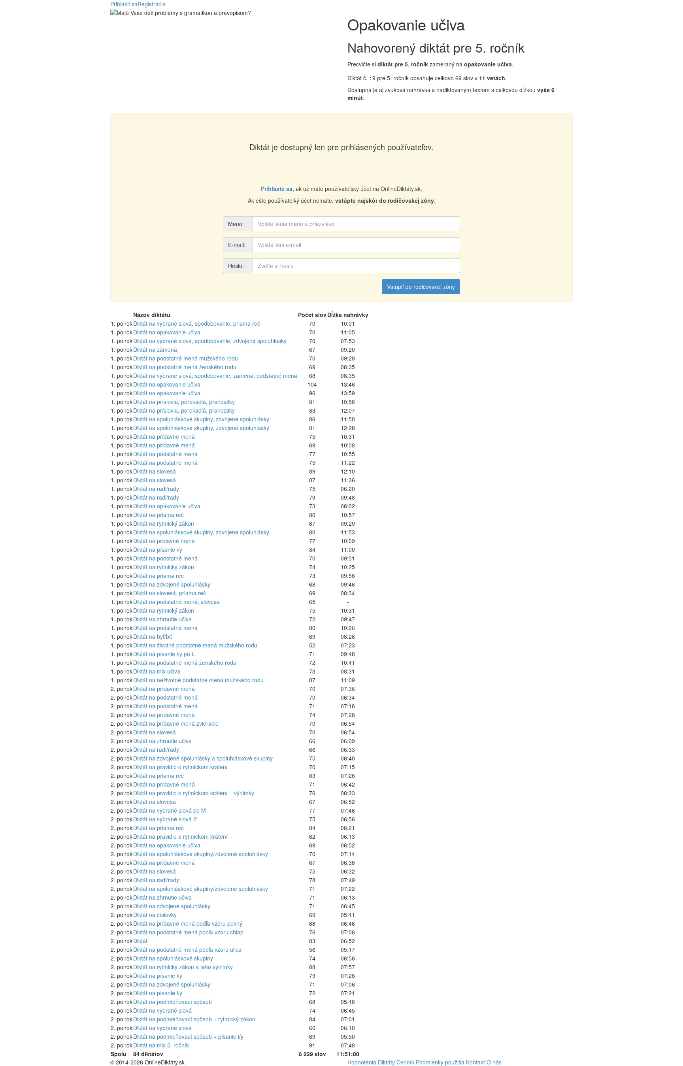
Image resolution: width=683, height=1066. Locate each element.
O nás (494, 1062)
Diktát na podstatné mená (165, 454)
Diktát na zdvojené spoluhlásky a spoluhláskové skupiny (203, 758)
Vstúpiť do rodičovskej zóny (421, 287)
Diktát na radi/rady (156, 488)
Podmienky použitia (440, 1062)
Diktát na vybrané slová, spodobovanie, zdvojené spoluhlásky (210, 341)
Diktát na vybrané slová (162, 1010)
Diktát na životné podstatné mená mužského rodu (195, 645)
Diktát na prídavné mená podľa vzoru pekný (187, 923)
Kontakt (475, 1062)
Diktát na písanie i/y (157, 549)
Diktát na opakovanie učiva (166, 332)
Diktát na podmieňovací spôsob (172, 1002)
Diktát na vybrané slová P (165, 819)
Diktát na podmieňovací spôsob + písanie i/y (188, 1036)
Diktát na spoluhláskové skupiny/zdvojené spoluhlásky (200, 854)
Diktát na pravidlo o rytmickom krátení (180, 767)
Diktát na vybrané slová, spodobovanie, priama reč (196, 323)
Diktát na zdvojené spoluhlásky (171, 584)
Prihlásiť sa (124, 4)
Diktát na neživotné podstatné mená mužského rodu (198, 680)
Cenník (405, 1062)
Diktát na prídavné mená (164, 436)
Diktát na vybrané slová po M (169, 810)
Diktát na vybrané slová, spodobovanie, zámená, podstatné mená (215, 375)
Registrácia (152, 4)
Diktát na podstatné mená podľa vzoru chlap (188, 932)
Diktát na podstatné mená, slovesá (176, 602)
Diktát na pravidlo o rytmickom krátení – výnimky (193, 793)
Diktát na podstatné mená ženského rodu (184, 367)
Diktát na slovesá (154, 471)
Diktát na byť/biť (152, 636)
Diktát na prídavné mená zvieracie (176, 723)
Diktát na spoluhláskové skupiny (173, 958)
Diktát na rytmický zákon (163, 523)
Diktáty (386, 1062)
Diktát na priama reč (158, 515)
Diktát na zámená (155, 349)
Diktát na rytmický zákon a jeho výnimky (183, 967)
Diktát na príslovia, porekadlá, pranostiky (184, 402)
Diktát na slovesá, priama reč (169, 593)
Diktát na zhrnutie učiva (162, 619)
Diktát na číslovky (155, 915)
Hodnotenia (361, 1062)
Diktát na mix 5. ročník (161, 1045)
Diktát (140, 941)
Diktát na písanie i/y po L (164, 654)
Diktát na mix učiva (156, 671)
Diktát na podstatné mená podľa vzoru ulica (187, 949)
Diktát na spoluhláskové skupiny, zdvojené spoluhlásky (201, 419)
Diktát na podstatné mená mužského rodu (185, 358)
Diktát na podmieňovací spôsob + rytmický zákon (194, 1019)
